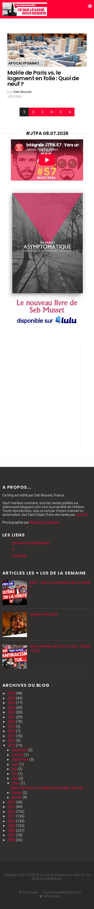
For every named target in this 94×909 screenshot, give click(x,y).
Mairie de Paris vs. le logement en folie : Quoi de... (48, 788)
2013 (12, 807)
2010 (12, 821)
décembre (20, 750)
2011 (12, 816)
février (17, 793)
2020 (12, 722)
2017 (12, 736)
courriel (81, 515)
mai (15, 774)
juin (15, 769)
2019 (12, 726)
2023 (12, 708)
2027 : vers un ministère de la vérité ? (60, 584)
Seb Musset (22, 91)
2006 (12, 840)
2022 (12, 712)
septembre (20, 759)
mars (16, 783)
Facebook (19, 556)
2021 (12, 717)
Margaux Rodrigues (44, 522)
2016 (12, 740)
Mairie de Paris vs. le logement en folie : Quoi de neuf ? (43, 78)
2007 (12, 835)
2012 (12, 811)
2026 (12, 693)
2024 (12, 703)
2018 (12, 731)
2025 (12, 698)
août (16, 764)
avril (15, 778)
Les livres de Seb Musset (30, 543)
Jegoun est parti (44, 614)
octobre (18, 755)
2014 (12, 802)
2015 (12, 745)
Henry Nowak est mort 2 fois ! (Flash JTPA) (60, 648)
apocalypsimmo (23, 63)
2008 (12, 830)
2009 (12, 826)
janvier (17, 797)
